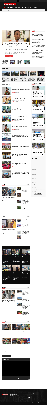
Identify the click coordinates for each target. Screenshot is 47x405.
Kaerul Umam (35, 125)
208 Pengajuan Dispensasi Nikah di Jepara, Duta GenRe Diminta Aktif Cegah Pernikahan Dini (20, 136)
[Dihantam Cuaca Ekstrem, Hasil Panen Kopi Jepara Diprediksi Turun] (19, 207)
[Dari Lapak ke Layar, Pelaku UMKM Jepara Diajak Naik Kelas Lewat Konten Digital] (26, 252)
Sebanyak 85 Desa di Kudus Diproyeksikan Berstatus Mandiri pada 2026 (21, 99)
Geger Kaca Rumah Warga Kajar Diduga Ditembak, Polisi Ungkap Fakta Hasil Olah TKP (38, 41)
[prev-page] (3, 351)
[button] (43, 7)
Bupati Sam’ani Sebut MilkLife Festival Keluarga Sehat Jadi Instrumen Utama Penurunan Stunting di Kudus (20, 118)
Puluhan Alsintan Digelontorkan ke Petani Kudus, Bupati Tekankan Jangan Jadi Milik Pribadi (38, 121)
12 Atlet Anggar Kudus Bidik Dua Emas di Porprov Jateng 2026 (20, 109)
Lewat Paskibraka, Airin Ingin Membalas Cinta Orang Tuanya (25, 232)
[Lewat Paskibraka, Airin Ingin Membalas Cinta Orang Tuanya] (19, 232)
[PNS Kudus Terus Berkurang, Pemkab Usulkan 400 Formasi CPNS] (12, 62)
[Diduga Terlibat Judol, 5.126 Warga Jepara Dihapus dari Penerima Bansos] (6, 128)
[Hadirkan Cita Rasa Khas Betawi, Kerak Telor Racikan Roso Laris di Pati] (25, 341)
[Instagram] (41, 0)
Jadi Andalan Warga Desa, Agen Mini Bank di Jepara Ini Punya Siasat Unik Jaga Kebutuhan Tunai (26, 195)
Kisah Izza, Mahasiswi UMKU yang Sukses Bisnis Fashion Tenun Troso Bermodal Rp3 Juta (8, 231)
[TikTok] (37, 393)
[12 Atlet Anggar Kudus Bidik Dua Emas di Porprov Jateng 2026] (27, 62)
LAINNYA (28, 184)
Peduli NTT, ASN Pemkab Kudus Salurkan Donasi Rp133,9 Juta (20, 155)
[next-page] (5, 351)
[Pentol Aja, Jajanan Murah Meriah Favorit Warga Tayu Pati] (6, 341)
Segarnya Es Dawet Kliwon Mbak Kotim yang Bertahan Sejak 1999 (16, 346)
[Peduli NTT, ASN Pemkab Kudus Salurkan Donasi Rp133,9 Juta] (6, 155)
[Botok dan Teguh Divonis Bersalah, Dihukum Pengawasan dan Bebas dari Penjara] (23, 73)
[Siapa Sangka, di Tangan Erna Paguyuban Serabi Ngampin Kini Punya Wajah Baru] (16, 252)
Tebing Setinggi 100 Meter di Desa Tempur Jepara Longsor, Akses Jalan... (14, 79)
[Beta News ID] (10, 4)
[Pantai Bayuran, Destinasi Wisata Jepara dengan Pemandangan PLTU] (19, 298)
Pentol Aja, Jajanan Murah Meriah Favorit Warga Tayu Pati (6, 346)
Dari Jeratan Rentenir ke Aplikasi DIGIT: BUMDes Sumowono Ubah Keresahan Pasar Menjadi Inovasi (26, 189)
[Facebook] (39, 0)
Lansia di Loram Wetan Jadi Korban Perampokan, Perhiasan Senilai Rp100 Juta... (5, 79)
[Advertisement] (23, 20)
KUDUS (13, 101)
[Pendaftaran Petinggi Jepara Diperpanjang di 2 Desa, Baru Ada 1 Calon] (6, 91)
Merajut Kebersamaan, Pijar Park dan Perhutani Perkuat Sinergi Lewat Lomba (20, 164)
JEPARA (13, 92)
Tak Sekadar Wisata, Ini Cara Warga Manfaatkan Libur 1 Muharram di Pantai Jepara (26, 292)
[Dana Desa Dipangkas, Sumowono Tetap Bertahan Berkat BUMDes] (19, 220)
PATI (13, 176)
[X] (42, 0)
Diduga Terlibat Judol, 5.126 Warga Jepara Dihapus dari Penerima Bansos (37, 52)
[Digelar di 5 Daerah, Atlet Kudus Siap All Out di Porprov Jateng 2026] (16, 37)
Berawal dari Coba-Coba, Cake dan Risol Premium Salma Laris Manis (25, 275)
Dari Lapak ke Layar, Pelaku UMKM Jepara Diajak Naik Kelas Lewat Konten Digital (25, 259)
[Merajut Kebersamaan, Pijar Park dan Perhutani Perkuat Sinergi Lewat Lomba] (6, 165)
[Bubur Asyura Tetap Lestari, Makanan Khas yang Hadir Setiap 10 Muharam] (6, 327)
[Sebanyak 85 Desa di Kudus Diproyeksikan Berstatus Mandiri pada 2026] (6, 100)
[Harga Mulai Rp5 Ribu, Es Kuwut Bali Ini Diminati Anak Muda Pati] (25, 327)
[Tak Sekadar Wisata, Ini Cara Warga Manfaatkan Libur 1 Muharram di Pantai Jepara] (19, 291)
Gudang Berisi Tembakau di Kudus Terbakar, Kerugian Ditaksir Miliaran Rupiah (40, 79)
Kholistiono (35, 139)
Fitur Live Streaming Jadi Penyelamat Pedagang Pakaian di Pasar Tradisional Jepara (16, 276)
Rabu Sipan (6, 46)
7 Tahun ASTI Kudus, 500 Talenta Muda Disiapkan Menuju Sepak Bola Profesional (38, 47)
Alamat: (11, 391)
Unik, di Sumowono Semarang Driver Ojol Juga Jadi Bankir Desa (8, 199)
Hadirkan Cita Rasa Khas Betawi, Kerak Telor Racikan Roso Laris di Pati (25, 346)
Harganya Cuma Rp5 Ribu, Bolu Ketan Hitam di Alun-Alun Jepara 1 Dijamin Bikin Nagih (6, 259)
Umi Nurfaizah (35, 96)
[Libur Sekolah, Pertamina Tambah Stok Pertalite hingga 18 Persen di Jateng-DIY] (19, 201)
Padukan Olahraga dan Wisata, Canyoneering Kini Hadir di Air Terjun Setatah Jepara (8, 302)
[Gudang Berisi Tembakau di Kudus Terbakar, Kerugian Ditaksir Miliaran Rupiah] (41, 73)
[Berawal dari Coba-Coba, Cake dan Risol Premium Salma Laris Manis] (26, 268)
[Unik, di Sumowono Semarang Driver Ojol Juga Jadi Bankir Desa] (9, 191)
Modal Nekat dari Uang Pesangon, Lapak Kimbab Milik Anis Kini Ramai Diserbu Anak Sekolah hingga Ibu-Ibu (26, 238)
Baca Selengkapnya (8, 56)
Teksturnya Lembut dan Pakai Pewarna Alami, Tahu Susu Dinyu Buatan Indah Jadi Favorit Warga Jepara (6, 276)
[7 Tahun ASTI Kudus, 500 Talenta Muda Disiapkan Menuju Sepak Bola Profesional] (6, 146)
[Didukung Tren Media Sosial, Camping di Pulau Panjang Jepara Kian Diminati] (19, 312)
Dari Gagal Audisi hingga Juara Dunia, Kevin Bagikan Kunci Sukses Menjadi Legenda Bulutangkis (26, 226)
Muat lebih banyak (16, 180)
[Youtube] (44, 0)
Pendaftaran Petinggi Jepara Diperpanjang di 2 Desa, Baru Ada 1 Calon (37, 36)
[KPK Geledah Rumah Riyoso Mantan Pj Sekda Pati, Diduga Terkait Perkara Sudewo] (32, 73)
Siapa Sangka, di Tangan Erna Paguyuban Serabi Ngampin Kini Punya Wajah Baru (16, 259)
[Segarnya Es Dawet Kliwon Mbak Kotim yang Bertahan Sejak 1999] (16, 341)
